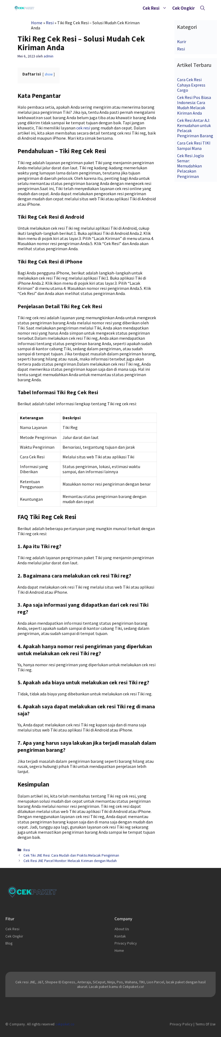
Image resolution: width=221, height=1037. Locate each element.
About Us (122, 928)
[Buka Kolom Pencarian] (203, 8)
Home (36, 22)
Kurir (181, 41)
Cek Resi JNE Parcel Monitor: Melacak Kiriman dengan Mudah (70, 861)
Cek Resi (151, 8)
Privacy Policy (126, 943)
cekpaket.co (65, 1024)
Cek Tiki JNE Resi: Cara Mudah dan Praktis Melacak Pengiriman (71, 855)
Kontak (120, 936)
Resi (50, 22)
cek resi (83, 128)
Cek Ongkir (183, 8)
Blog (9, 943)
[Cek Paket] (24, 8)
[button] (165, 8)
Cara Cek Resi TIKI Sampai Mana (193, 145)
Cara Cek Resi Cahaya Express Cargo (191, 84)
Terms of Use (205, 1024)
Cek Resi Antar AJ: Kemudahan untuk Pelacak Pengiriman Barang (195, 128)
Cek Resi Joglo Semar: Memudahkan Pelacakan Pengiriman (190, 166)
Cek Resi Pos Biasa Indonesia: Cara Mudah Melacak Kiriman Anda (194, 105)
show (49, 74)
